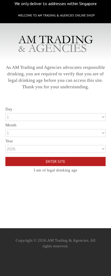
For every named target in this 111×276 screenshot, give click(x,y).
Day (8, 109)
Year (9, 141)
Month (10, 125)
